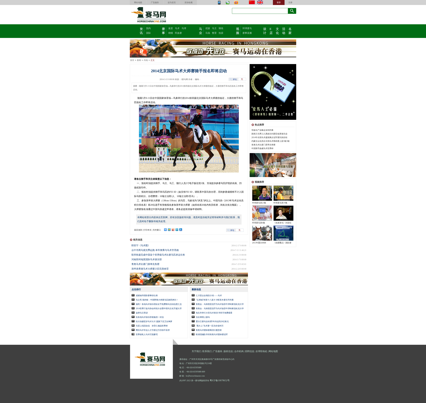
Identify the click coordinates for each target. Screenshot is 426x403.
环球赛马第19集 (280, 203)
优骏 (207, 28)
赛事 (163, 30)
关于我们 (196, 351)
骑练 (221, 28)
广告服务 (155, 2)
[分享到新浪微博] (173, 229)
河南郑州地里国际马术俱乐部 (146, 259)
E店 (271, 30)
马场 (207, 33)
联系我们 (207, 351)
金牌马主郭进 (142, 313)
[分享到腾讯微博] (177, 229)
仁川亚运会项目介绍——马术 (209, 295)
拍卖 (221, 33)
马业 (200, 30)
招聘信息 (249, 351)
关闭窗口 (157, 230)
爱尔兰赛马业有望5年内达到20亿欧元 (212, 321)
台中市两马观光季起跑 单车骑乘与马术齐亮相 (155, 250)
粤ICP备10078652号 (220, 380)
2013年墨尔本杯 (259, 243)
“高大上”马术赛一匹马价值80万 (209, 326)
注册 (290, 2)
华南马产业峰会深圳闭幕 (262, 130)
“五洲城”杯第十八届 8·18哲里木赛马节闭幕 (215, 300)
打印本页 (147, 230)
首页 (132, 60)
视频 (237, 30)
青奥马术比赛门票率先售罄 (263, 145)
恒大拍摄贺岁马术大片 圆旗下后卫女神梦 (154, 321)
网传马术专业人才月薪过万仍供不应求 (153, 330)
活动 (283, 30)
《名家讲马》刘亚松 (282, 223)
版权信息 (228, 351)
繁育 (214, 33)
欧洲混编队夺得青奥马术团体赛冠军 (212, 334)
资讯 (141, 30)
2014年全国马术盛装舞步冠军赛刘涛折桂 (269, 137)
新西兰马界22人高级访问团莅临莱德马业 (269, 134)
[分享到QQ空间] (169, 229)
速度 (170, 28)
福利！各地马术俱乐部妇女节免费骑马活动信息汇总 (159, 304)
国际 (148, 33)
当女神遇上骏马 (203, 317)
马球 (184, 28)
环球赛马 (247, 28)
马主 (214, 28)
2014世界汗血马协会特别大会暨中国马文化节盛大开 (159, 308)
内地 (146, 60)
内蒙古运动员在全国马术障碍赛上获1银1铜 (270, 141)
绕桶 (170, 33)
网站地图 (138, 2)
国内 (148, 28)
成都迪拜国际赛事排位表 (147, 295)
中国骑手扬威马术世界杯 (262, 148)
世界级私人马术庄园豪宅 (147, 334)
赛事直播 (247, 33)
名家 (290, 30)
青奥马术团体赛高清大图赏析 (209, 330)
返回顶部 (138, 230)
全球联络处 (261, 351)
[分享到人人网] (180, 229)
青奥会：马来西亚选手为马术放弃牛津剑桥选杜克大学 (220, 304)
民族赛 (178, 33)
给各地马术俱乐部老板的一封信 (150, 317)
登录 (279, 2)
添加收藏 (189, 2)
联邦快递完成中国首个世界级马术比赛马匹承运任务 (158, 255)
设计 (264, 30)
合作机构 (239, 351)
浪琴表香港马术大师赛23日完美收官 (150, 269)
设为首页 (172, 2)
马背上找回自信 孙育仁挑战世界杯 (152, 326)
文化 (277, 30)
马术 (177, 28)
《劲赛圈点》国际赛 (282, 243)
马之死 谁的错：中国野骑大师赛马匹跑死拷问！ (157, 300)
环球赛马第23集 (259, 203)
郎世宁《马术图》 (140, 245)
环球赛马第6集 (258, 223)
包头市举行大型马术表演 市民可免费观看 (214, 313)
